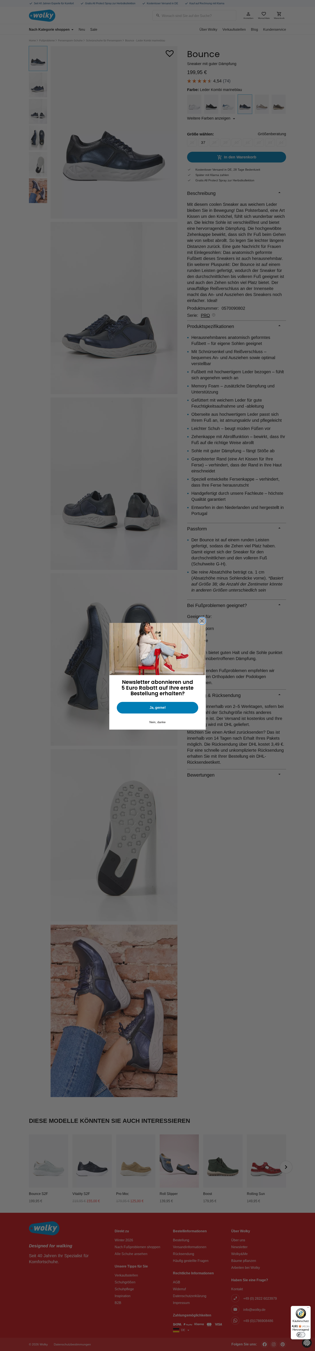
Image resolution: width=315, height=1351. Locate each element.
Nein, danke (157, 722)
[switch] (301, 1334)
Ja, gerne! (158, 707)
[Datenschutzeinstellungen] (307, 1343)
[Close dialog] (202, 621)
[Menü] (308, 1308)
